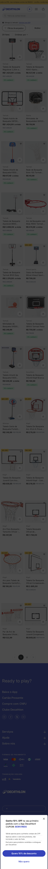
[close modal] (43, 818)
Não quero (24, 861)
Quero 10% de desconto (23, 853)
